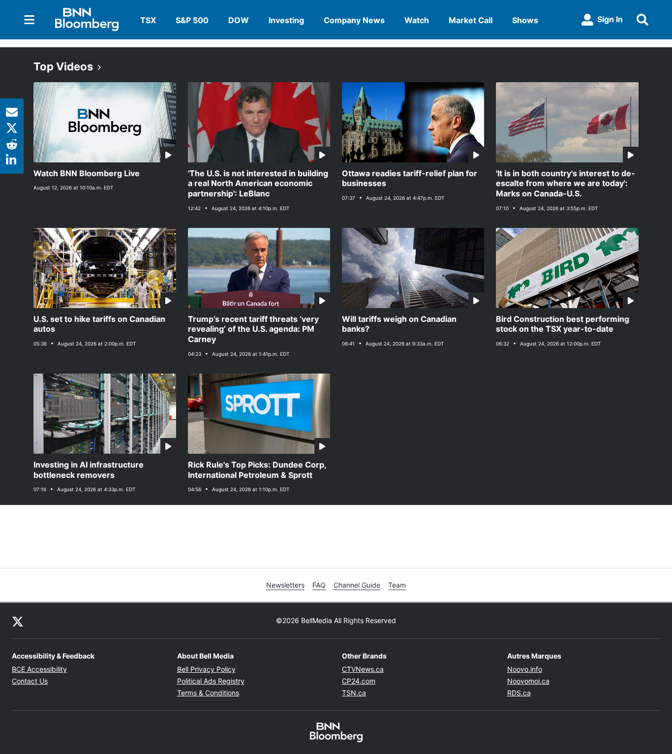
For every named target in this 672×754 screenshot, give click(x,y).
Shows (525, 20)
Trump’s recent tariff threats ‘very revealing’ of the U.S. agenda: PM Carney (253, 329)
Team (397, 585)
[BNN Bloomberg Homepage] (87, 19)
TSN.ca (354, 693)
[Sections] (29, 20)
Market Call (470, 20)
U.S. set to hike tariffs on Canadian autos (99, 324)
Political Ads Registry (210, 681)
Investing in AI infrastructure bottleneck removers (88, 470)
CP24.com (358, 681)
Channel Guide (357, 585)
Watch (416, 20)
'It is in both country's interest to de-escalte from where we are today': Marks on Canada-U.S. (565, 183)
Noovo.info (524, 669)
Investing (286, 20)
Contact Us (30, 681)
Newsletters (285, 585)
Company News (354, 20)
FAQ (319, 585)
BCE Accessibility (39, 669)
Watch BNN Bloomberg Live (86, 173)
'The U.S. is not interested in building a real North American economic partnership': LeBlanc (258, 183)
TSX (148, 20)
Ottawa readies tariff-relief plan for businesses (409, 178)
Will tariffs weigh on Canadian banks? (399, 324)
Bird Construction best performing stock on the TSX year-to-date (562, 324)
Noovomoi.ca (528, 681)
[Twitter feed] (18, 621)
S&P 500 (192, 20)
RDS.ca (519, 693)
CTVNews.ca (363, 669)
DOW (238, 20)
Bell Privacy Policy (206, 669)
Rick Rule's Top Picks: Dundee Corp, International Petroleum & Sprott (257, 470)
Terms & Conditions (208, 693)
